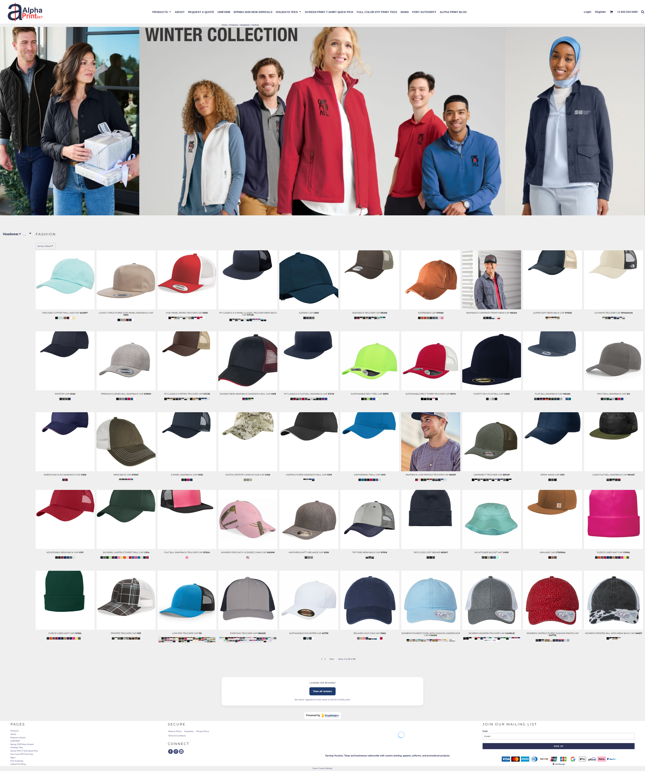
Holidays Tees (16, 747)
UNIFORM (15, 741)
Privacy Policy (202, 731)
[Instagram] (176, 751)
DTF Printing (241, 563)
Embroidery (58, 324)
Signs (12, 757)
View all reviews (322, 691)
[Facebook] (170, 751)
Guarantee (189, 731)
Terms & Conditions (177, 735)
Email (485, 731)
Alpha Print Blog (18, 764)
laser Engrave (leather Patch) (59, 320)
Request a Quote (17, 737)
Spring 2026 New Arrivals (22, 744)
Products (233, 25)
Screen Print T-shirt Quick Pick (24, 750)
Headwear (244, 25)
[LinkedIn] (181, 751)
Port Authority (16, 761)
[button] (162, 12)
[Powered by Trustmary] (322, 716)
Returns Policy (175, 731)
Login (587, 11)
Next (332, 659)
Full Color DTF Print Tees (21, 754)
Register (600, 11)
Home (224, 25)
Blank (59, 327)
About (13, 734)
